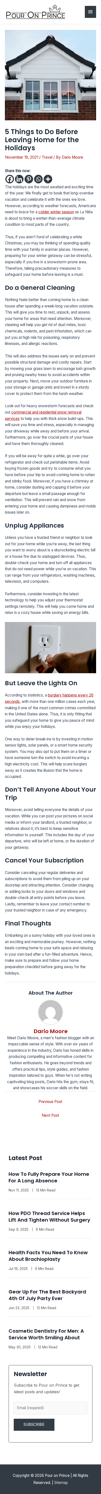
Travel (47, 157)
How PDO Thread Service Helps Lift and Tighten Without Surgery (49, 1216)
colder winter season (56, 212)
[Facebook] (9, 179)
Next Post (50, 1115)
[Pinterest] (29, 179)
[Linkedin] (19, 179)
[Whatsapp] (38, 179)
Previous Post (50, 1101)
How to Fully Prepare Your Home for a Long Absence (49, 1177)
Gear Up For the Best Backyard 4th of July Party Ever (47, 1295)
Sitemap (61, 1482)
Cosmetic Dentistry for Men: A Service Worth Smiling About (46, 1334)
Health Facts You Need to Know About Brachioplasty (48, 1256)
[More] (48, 179)
